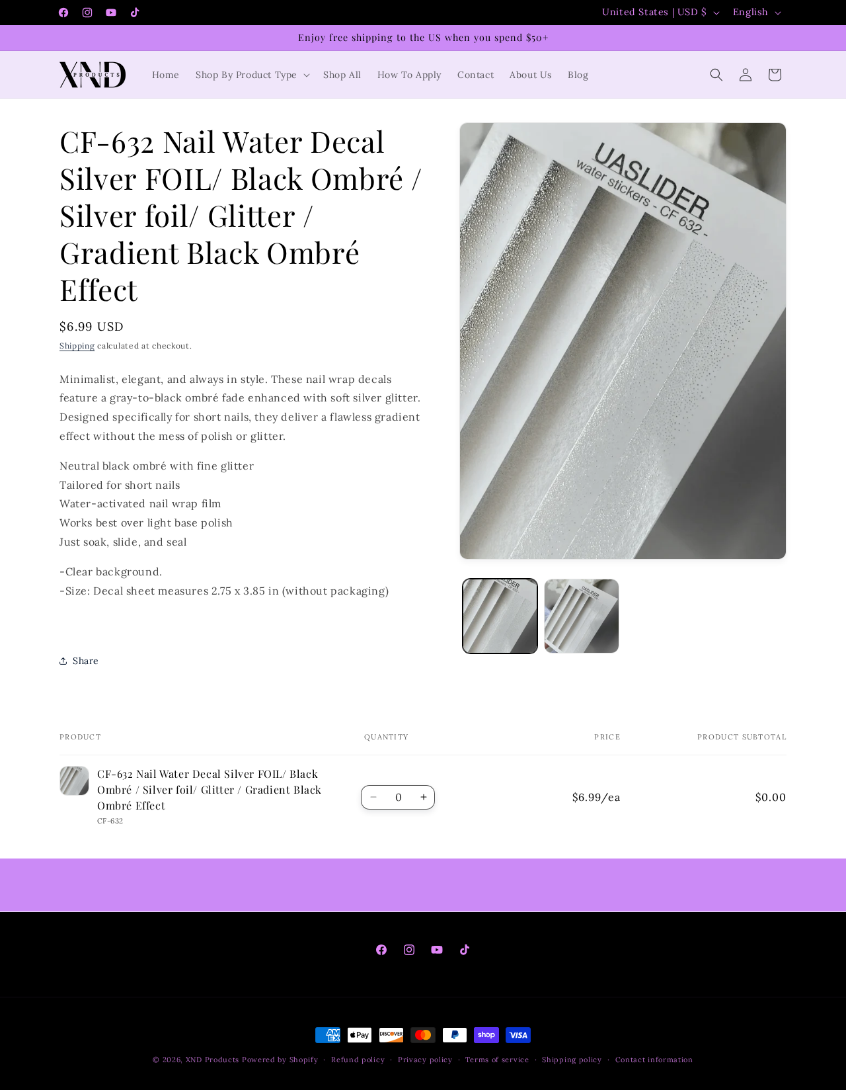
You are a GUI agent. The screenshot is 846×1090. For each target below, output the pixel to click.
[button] (251, 75)
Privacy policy (425, 1059)
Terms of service (497, 1059)
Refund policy (358, 1059)
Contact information (654, 1059)
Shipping (77, 346)
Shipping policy (572, 1059)
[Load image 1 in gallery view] (500, 616)
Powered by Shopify (280, 1059)
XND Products (212, 1059)
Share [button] (86, 661)
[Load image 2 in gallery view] (581, 616)
